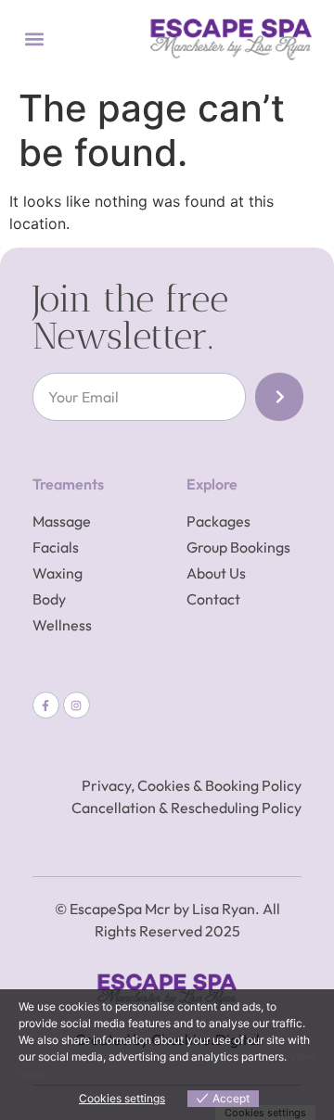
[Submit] (279, 397)
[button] (34, 39)
